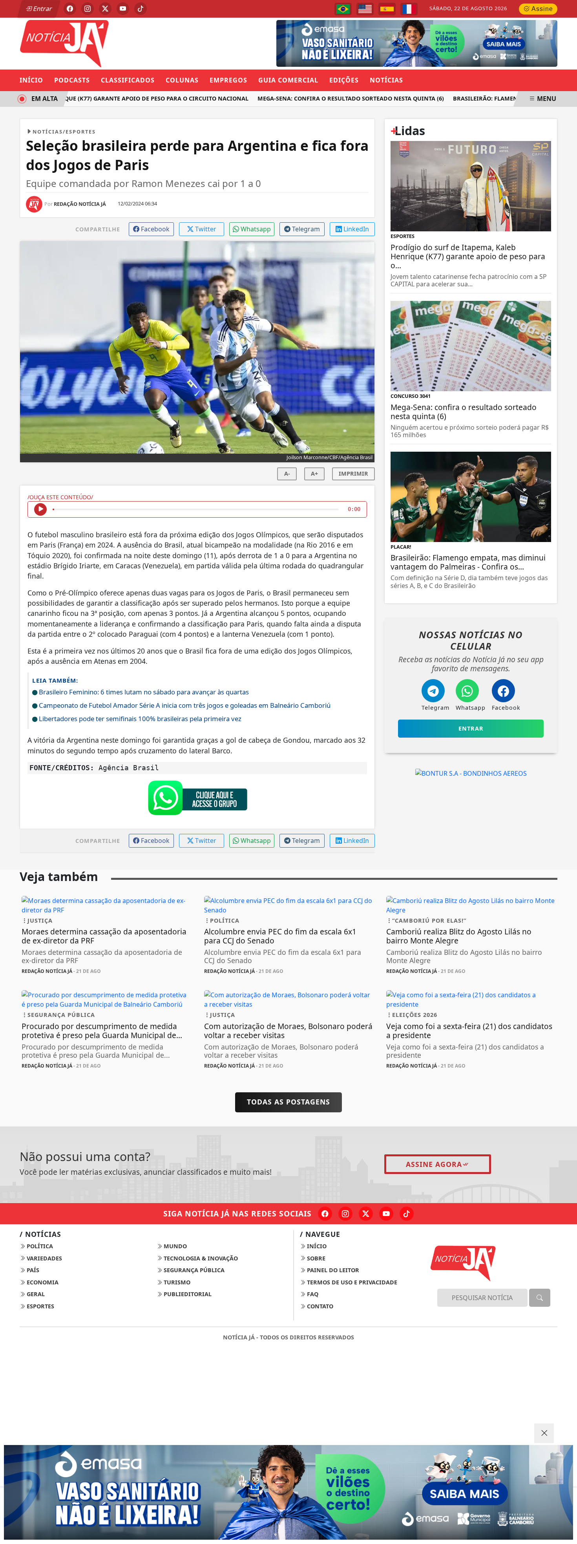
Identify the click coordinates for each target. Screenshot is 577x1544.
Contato (319, 1306)
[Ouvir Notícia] (40, 509)
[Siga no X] (105, 8)
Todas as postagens (288, 1101)
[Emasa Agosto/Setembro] (288, 1492)
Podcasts (72, 80)
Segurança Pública (193, 1270)
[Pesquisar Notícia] (539, 1298)
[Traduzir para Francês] (409, 9)
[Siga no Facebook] (70, 8)
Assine (541, 8)
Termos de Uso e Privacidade (351, 1282)
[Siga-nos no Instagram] (345, 1214)
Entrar (42, 8)
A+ (314, 473)
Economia (41, 1282)
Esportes (39, 1306)
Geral (35, 1294)
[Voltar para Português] (343, 9)
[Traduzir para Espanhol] (387, 9)
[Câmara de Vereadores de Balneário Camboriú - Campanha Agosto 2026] (404, 42)
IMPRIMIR (353, 473)
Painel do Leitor (332, 1270)
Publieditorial (187, 1294)
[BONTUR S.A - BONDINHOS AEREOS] (471, 773)
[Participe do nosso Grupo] (197, 800)
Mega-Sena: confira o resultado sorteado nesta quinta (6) (334, 98)
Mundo (174, 1246)
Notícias (386, 80)
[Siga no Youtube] (123, 8)
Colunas (182, 80)
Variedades (43, 1258)
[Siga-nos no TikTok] (407, 1214)
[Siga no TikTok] (140, 8)
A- (287, 473)
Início (31, 80)
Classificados (128, 80)
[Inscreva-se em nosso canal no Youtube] (386, 1214)
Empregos (228, 80)
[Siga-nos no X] (366, 1214)
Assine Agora (434, 1164)
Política (39, 1246)
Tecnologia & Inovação (200, 1258)
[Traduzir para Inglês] (365, 9)
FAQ (311, 1294)
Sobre (315, 1258)
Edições (344, 80)
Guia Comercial (288, 80)
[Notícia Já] (106, 42)
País (32, 1270)
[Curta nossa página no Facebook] (325, 1214)
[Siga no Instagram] (87, 8)
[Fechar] (544, 1433)
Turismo (176, 1282)
